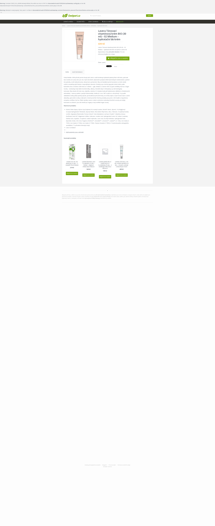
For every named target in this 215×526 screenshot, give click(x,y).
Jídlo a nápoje (108, 21)
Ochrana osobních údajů (124, 465)
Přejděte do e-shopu (119, 58)
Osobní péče (80, 21)
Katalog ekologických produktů (92, 465)
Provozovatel (112, 465)
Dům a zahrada (93, 21)
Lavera (103, 62)
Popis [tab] (67, 72)
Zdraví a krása (68, 21)
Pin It (115, 66)
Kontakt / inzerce (107, 466)
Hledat (149, 15)
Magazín (120, 21)
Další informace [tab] (77, 72)
